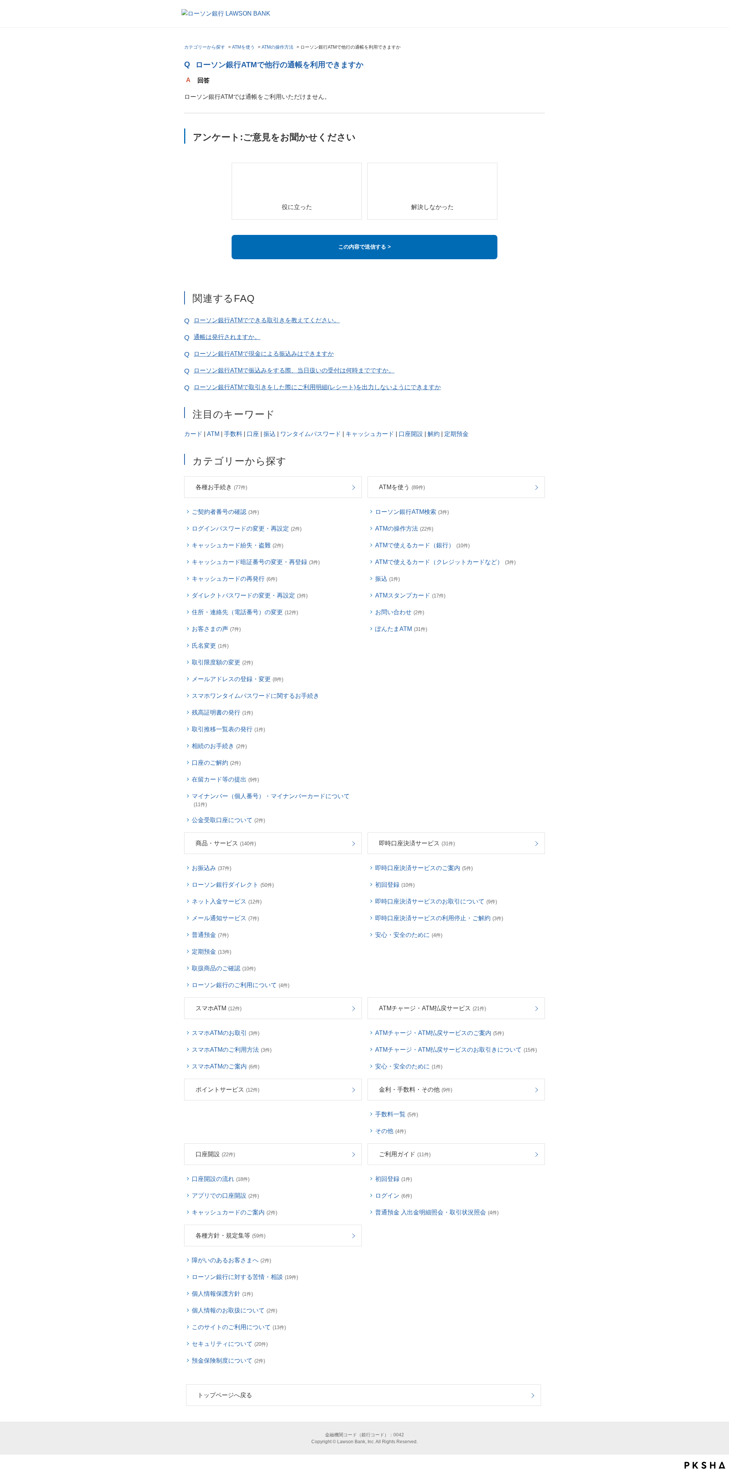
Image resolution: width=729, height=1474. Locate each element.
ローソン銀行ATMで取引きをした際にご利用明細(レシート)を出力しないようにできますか (317, 387)
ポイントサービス (227, 1089)
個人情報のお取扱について (234, 1310)
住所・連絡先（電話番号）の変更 (245, 612)
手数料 (233, 434)
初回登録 (395, 884)
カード (193, 434)
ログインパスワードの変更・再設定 (246, 528)
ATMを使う (243, 47)
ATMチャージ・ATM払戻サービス (432, 1008)
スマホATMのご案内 (225, 1066)
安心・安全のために (408, 935)
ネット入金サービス (227, 901)
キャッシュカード (370, 434)
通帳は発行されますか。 (227, 337)
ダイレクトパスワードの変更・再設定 (250, 595)
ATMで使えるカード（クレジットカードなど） (445, 562)
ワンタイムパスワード (310, 434)
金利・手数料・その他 (415, 1089)
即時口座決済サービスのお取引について (436, 901)
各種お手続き (221, 487)
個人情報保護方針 (222, 1293)
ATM (213, 434)
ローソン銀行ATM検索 (412, 512)
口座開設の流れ (220, 1179)
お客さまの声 (216, 629)
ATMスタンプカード (410, 595)
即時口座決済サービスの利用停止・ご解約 (439, 918)
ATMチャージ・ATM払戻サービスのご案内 (439, 1033)
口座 (253, 434)
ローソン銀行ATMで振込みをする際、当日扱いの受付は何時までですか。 (294, 370)
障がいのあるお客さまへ (231, 1260)
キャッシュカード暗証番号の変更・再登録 (256, 562)
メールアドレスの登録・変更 (237, 679)
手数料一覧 (396, 1114)
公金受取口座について (228, 820)
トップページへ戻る (224, 1395)
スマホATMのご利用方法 (231, 1049)
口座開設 (411, 434)
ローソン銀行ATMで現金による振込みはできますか (264, 353)
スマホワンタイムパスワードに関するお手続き (255, 696)
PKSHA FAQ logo (705, 1465)
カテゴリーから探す (204, 47)
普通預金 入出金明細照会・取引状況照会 (437, 1212)
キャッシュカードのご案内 (234, 1212)
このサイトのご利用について (239, 1327)
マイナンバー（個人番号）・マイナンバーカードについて (271, 800)
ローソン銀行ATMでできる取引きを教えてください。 (267, 320)
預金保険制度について (228, 1360)
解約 (434, 434)
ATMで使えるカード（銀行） (422, 545)
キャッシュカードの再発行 (234, 578)
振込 (270, 434)
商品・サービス (226, 843)
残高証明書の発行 (222, 712)
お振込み (211, 868)
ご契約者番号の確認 (225, 512)
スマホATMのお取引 (225, 1033)
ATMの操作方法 (277, 47)
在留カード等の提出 (225, 779)
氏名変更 (210, 645)
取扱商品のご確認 (224, 968)
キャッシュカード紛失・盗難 (237, 545)
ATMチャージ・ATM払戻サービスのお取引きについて (456, 1049)
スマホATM (218, 1008)
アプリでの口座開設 (225, 1195)
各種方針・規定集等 (230, 1235)
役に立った (297, 207)
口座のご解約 (216, 762)
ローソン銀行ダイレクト (233, 884)
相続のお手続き (219, 746)
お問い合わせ (399, 612)
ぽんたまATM (401, 629)
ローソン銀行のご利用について (240, 985)
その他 (390, 1131)
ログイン (393, 1195)
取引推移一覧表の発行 (228, 729)
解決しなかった (432, 207)
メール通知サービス (225, 918)
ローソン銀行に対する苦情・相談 (245, 1277)
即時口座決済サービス (417, 843)
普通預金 (210, 935)
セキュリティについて (230, 1344)
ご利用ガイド (405, 1154)
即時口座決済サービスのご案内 (424, 868)
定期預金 (456, 434)
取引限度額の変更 (222, 662)
